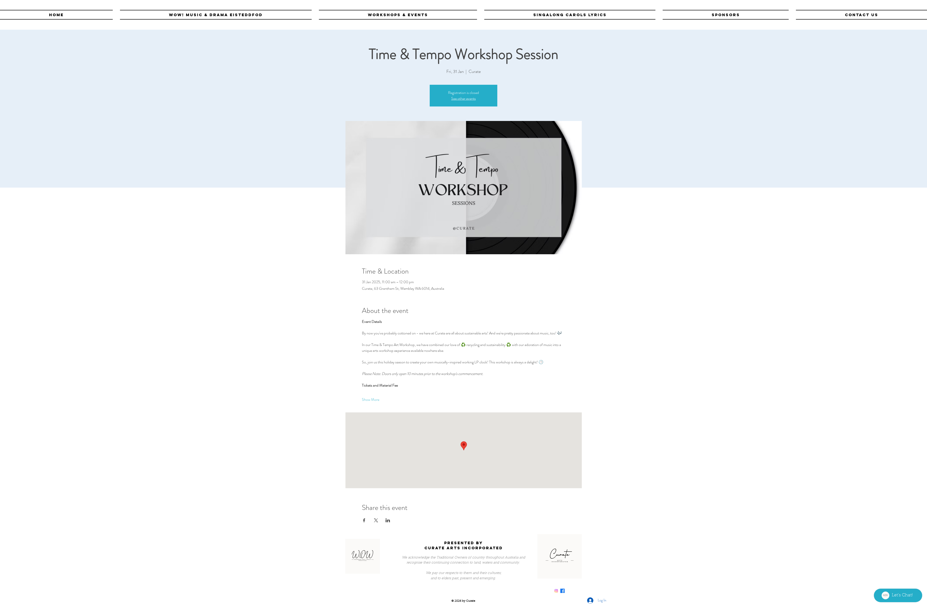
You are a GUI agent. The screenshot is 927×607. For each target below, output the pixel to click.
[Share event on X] (376, 520)
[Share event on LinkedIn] (388, 520)
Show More (370, 399)
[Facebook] (562, 591)
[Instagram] (556, 591)
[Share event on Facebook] (364, 520)
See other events (463, 98)
